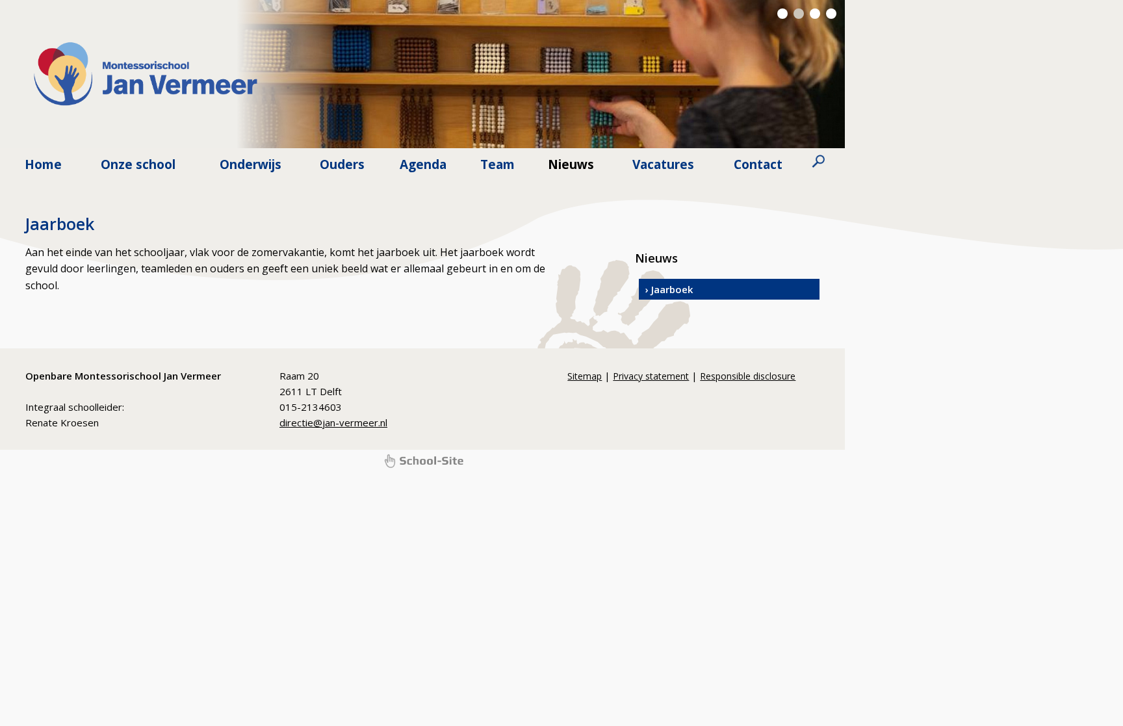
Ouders (342, 164)
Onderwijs (250, 164)
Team (497, 164)
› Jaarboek (669, 289)
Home (43, 164)
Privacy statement (651, 376)
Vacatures (663, 164)
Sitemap (584, 376)
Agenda (423, 164)
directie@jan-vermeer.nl (333, 422)
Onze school (138, 164)
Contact (758, 164)
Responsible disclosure (747, 376)
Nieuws (571, 164)
